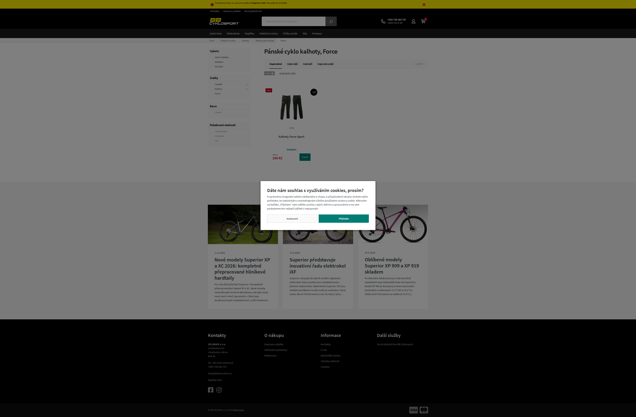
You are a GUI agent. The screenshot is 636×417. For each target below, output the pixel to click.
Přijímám (344, 218)
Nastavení (292, 218)
